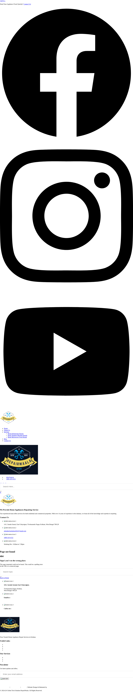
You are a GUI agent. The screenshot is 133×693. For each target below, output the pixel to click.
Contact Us (7, 441)
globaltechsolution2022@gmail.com (15, 531)
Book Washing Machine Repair (17, 435)
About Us (7, 430)
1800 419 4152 (11, 479)
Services (6, 432)
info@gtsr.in (10, 477)
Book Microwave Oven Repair (17, 437)
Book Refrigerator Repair (15, 434)
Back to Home (4, 578)
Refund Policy (15, 687)
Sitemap (24, 687)
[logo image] (19, 474)
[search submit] (1, 491)
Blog (5, 439)
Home (6, 428)
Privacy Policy (4, 687)
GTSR (49, 687)
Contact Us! (27, 4)
